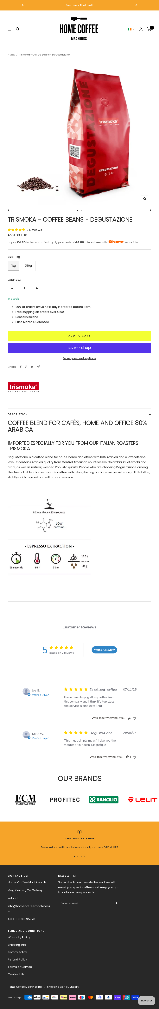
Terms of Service (20, 967)
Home (12, 54)
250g (28, 266)
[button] (131, 29)
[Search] (17, 29)
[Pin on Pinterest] (26, 366)
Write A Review (104, 650)
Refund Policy (17, 959)
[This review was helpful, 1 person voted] (127, 757)
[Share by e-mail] (38, 366)
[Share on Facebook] (21, 366)
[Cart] (149, 29)
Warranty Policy (19, 937)
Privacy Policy (17, 952)
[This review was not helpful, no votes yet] (134, 718)
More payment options (79, 358)
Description (18, 414)
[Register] (115, 903)
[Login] (141, 29)
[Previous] (9, 210)
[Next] (149, 210)
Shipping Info (17, 945)
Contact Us (16, 974)
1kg (13, 266)
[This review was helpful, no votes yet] (129, 718)
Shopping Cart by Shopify (63, 987)
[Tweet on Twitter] (32, 366)
